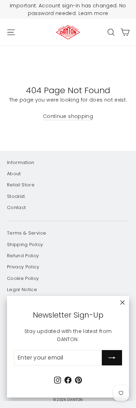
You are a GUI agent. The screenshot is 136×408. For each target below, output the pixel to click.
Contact (16, 207)
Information (21, 162)
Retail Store (21, 184)
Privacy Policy (23, 267)
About (14, 173)
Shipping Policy (25, 244)
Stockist (16, 196)
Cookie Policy (23, 278)
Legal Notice (22, 289)
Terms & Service (26, 233)
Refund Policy (23, 255)
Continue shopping (68, 116)
